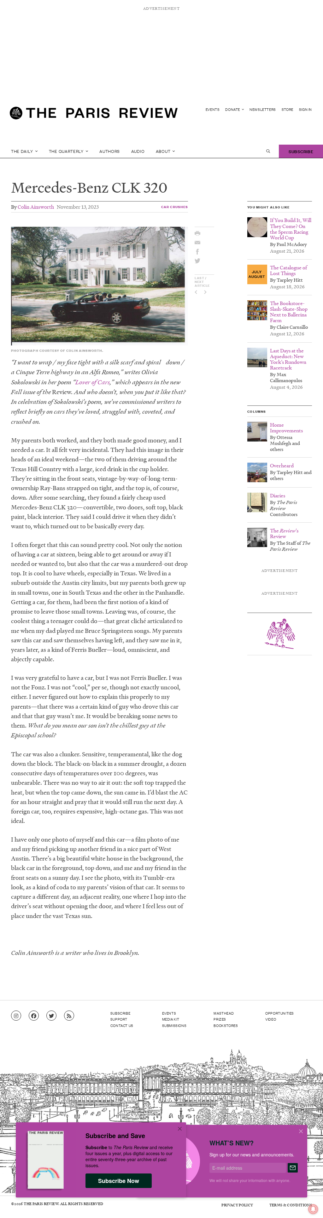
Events (213, 109)
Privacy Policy (237, 1205)
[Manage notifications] (308, 1204)
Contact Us (121, 1025)
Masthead (224, 1013)
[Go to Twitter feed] (51, 1015)
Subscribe (301, 151)
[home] (94, 115)
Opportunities (279, 1013)
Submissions (174, 1025)
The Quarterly (67, 151)
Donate (233, 109)
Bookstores (226, 1025)
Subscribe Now (118, 1181)
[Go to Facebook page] (34, 1015)
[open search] (268, 151)
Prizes (220, 1019)
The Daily (22, 151)
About (164, 151)
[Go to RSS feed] (69, 1015)
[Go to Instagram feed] (16, 1015)
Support (118, 1019)
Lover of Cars (92, 382)
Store (287, 109)
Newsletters (263, 109)
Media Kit (170, 1019)
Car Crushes (174, 206)
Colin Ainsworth (36, 206)
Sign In (305, 109)
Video (270, 1019)
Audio (138, 151)
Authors (109, 151)
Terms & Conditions (290, 1205)
